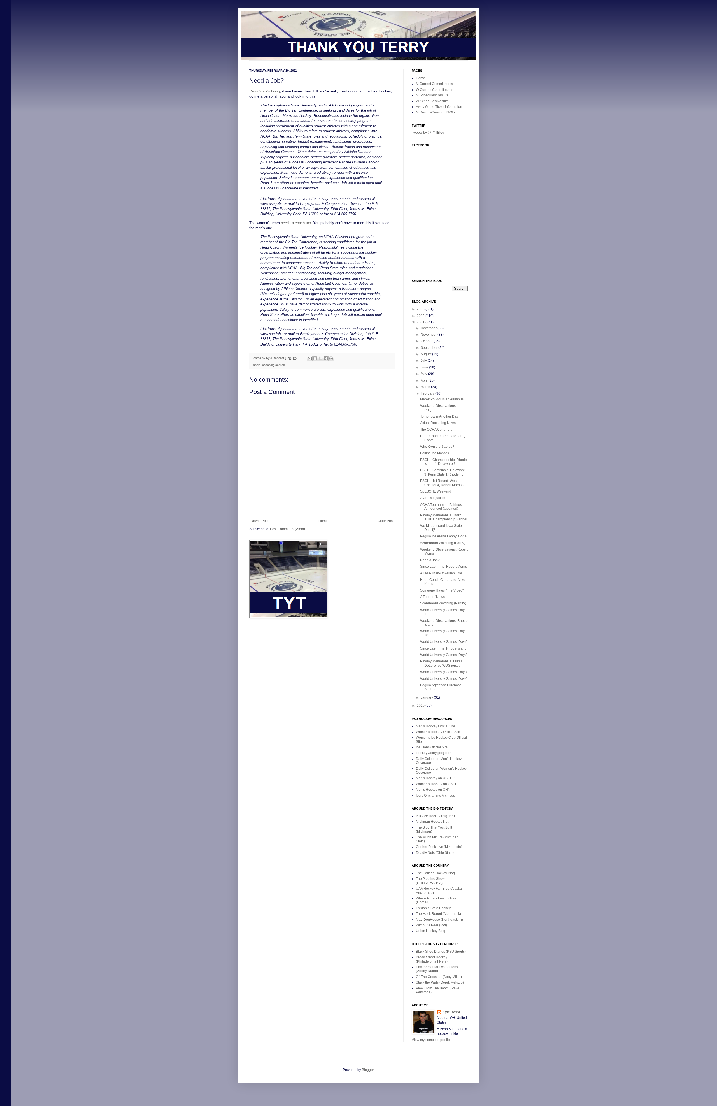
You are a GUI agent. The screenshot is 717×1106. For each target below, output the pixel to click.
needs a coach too (296, 223)
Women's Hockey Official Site (438, 732)
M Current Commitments (434, 84)
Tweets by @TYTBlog (428, 133)
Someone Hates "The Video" (442, 590)
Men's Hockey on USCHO (435, 778)
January (427, 697)
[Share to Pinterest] (331, 358)
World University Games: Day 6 (443, 679)
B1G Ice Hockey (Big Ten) (435, 816)
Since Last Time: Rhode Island (443, 648)
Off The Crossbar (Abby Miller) (439, 977)
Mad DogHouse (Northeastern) (439, 920)
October (427, 341)
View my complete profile (431, 1040)
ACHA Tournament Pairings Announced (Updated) (441, 507)
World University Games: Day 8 (443, 655)
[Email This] (310, 358)
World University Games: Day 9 (443, 642)
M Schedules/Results (432, 95)
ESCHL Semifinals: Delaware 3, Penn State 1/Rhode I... (442, 472)
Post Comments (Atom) (287, 529)
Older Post (386, 521)
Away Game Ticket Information (439, 107)
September (429, 348)
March (426, 387)
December (429, 328)
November (429, 335)
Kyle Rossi (451, 1012)
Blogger (368, 1070)
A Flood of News (432, 597)
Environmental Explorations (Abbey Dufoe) (437, 969)
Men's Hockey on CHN (433, 790)
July (424, 361)
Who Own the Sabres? (437, 447)
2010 (421, 706)
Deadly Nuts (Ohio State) (435, 853)
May (424, 374)
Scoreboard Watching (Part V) (442, 543)
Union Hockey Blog (430, 931)
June (425, 367)
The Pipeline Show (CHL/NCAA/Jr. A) (430, 881)
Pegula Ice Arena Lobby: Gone (443, 536)
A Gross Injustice (432, 498)
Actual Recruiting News (438, 423)
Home (323, 521)
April (425, 380)
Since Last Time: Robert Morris (443, 567)
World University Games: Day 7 (443, 672)
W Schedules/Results (432, 101)
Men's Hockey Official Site (435, 726)
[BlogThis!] (315, 358)
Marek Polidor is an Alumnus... (443, 399)
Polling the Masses (434, 453)
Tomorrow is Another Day (439, 416)
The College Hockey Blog (435, 873)
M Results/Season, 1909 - (435, 112)
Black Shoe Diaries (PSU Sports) (441, 952)
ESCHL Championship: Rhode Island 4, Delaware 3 (443, 462)
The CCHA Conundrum (437, 430)
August (426, 354)
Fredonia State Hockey (433, 908)
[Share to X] (320, 358)
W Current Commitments (434, 90)
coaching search (273, 365)
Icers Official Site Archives (435, 795)
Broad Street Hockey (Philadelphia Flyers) (432, 959)
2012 (421, 316)
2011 (421, 322)
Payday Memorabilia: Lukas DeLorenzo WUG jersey (441, 663)
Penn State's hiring (264, 91)
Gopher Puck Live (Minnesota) (439, 847)
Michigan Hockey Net (432, 822)
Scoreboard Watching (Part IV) (443, 603)
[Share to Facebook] (326, 358)
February (428, 393)
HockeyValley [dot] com (433, 753)
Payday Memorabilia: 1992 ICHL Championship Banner (443, 517)
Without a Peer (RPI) (431, 925)
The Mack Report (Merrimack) (438, 914)
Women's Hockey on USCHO (438, 784)
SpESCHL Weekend (435, 491)
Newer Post (259, 521)
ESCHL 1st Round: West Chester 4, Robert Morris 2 (442, 483)
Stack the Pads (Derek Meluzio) (440, 982)
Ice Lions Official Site (432, 747)
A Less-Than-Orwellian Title (441, 573)
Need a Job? (430, 560)
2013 (421, 309)
